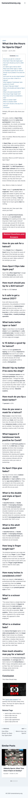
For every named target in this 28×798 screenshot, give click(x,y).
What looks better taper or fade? (12, 68)
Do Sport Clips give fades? (11, 86)
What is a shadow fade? (10, 101)
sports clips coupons (12, 699)
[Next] (23, 764)
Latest (4, 40)
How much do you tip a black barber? (14, 76)
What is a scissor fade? (9, 99)
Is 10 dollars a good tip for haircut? (13, 70)
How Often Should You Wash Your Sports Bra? (7, 732)
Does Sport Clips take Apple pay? (12, 61)
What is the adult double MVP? (12, 92)
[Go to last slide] (4, 764)
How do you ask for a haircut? (11, 59)
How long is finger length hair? (12, 94)
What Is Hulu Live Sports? (21, 731)
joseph (5, 50)
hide (17, 55)
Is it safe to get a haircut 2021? (12, 66)
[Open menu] (24, 3)
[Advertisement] (14, 21)
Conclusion (6, 107)
